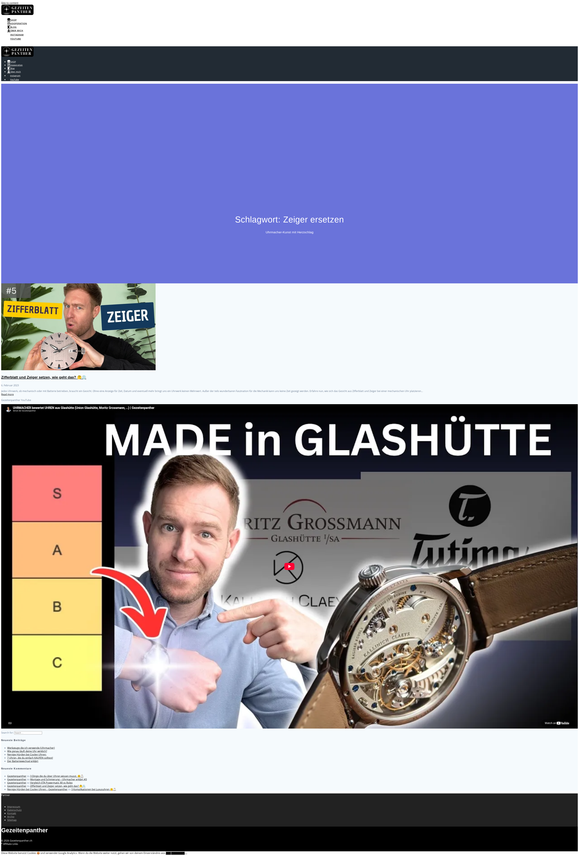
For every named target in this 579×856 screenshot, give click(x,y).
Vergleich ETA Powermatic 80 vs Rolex (51, 782)
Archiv (10, 816)
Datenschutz (14, 810)
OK (168, 853)
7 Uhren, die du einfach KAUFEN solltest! (30, 757)
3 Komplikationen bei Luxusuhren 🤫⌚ (93, 789)
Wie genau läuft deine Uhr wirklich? (27, 751)
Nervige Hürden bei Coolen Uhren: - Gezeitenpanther (37, 789)
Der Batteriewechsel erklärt (22, 761)
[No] (186, 853)
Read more (7, 394)
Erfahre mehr (178, 853)
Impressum (13, 806)
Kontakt (11, 813)
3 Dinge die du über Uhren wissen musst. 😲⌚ (57, 776)
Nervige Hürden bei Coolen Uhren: (26, 754)
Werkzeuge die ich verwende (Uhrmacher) (31, 748)
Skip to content (9, 3)
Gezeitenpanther (16, 776)
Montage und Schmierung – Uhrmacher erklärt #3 (58, 779)
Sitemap (12, 820)
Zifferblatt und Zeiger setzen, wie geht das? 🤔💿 (43, 377)
